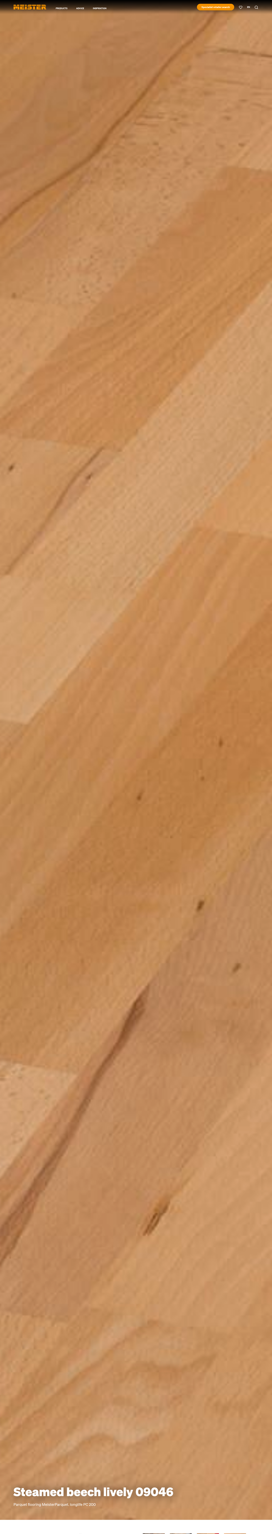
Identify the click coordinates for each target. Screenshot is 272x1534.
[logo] (30, 7)
